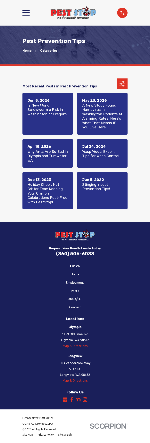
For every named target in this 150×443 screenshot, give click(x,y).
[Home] (73, 12)
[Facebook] (71, 399)
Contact (75, 307)
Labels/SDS (75, 299)
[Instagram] (85, 399)
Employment (75, 282)
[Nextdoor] (78, 399)
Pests (75, 291)
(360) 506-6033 (75, 253)
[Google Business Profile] (65, 399)
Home (75, 274)
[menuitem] (27, 434)
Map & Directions (75, 346)
